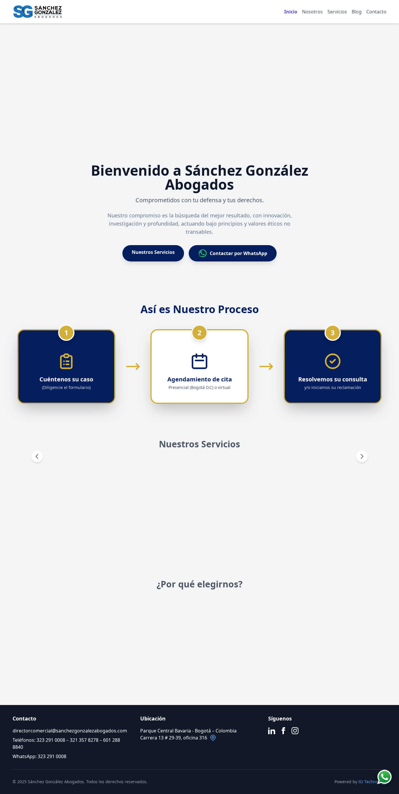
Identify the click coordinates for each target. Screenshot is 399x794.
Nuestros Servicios (153, 252)
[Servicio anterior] (37, 456)
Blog (357, 11)
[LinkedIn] (271, 730)
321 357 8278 (84, 740)
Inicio (290, 11)
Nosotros (312, 11)
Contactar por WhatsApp (238, 253)
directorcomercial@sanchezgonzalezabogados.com (70, 730)
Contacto (376, 11)
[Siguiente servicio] (362, 456)
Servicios (337, 11)
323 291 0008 (51, 740)
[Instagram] (295, 730)
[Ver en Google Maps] (212, 737)
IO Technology (372, 781)
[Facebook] (283, 730)
